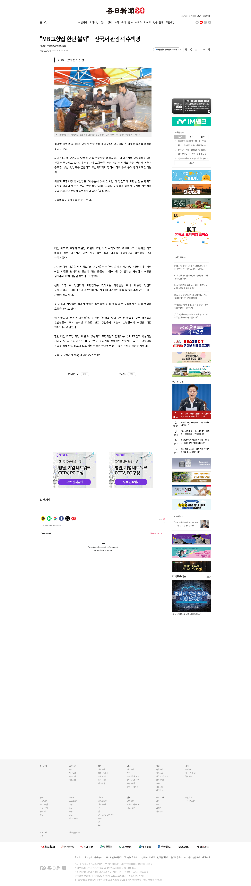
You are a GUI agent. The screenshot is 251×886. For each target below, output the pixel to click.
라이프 (147, 22)
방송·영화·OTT (133, 804)
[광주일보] (125, 846)
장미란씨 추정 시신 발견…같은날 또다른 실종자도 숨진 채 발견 (202, 149)
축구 (70, 808)
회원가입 (206, 16)
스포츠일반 (73, 801)
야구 (70, 804)
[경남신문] (86, 846)
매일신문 (44, 46)
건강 (99, 811)
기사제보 (192, 16)
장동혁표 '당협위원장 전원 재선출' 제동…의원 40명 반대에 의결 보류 (195, 441)
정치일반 (101, 769)
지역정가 (101, 783)
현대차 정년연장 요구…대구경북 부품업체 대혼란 (197, 145)
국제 (123, 22)
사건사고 (159, 773)
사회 (116, 22)
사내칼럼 (72, 773)
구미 (41, 836)
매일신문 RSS (74, 832)
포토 (157, 804)
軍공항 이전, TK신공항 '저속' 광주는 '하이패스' (195, 424)
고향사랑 (43, 832)
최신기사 (82, 22)
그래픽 (158, 808)
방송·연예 (158, 22)
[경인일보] (106, 846)
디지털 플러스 (179, 576)
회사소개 (78, 857)
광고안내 (88, 857)
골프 (70, 815)
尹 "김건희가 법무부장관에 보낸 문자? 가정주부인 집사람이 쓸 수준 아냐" (191, 316)
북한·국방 (102, 780)
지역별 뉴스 (160, 790)
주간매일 (170, 22)
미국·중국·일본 (191, 773)
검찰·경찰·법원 (162, 776)
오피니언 (93, 22)
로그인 (199, 16)
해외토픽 (188, 776)
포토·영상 (160, 797)
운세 (99, 825)
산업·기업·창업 (133, 780)
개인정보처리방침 (147, 857)
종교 (41, 815)
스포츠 (138, 22)
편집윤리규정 (163, 857)
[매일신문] (48, 846)
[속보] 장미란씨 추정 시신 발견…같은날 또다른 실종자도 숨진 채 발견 (190, 287)
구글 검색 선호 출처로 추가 (167, 49)
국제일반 (188, 769)
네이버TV (77, 374)
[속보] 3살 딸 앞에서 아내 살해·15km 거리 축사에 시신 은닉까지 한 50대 (190, 296)
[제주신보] (203, 846)
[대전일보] (145, 846)
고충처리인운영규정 (113, 857)
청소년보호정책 (130, 857)
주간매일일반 (190, 801)
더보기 (208, 576)
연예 (128, 797)
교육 (157, 783)
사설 (70, 769)
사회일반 (159, 769)
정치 (103, 22)
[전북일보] (183, 846)
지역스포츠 (73, 818)
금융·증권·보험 (133, 776)
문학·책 (43, 811)
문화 (130, 22)
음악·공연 (44, 804)
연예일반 (130, 801)
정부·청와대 (102, 773)
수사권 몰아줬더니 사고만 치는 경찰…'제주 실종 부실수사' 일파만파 (191, 306)
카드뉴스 (159, 811)
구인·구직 (131, 783)
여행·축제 (102, 804)
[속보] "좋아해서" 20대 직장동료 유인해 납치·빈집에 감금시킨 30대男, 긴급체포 (190, 267)
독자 (99, 818)
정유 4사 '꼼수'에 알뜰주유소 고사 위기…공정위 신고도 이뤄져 (202, 154)
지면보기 (184, 16)
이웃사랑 (159, 787)
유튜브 (126, 374)
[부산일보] (164, 846)
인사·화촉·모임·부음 (106, 815)
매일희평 (72, 780)
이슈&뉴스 (178, 516)
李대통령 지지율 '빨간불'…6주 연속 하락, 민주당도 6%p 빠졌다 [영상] (205, 140)
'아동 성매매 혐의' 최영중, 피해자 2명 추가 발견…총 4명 (186, 524)
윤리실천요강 (194, 857)
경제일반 (130, 769)
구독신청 (98, 857)
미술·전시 (44, 808)
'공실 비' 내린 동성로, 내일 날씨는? (186, 614)
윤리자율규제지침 (178, 857)
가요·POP (131, 808)
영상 (157, 801)
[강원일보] (67, 846)
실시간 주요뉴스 (180, 257)
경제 (110, 22)
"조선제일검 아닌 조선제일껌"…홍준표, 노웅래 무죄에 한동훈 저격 (195, 433)
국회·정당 (102, 776)
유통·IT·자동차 (132, 787)
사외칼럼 (72, 776)
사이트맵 (206, 857)
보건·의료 (160, 780)
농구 (70, 811)
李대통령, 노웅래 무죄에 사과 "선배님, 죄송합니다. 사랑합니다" (195, 450)
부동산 (129, 773)
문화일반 (43, 801)
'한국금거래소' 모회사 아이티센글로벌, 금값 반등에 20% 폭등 (202, 158)
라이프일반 (102, 801)
